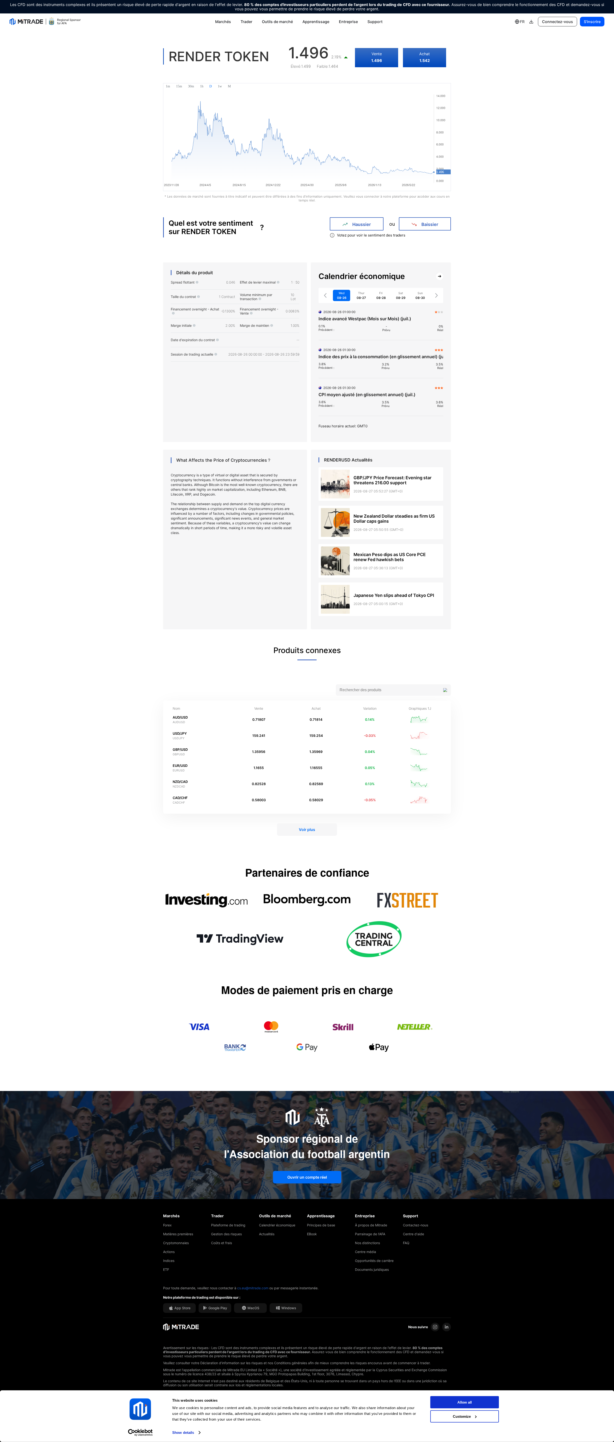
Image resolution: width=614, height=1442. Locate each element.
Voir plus (307, 829)
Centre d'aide (413, 1234)
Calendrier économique (277, 1225)
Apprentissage (315, 21)
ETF (166, 1269)
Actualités (266, 1234)
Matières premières (178, 1234)
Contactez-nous (415, 1225)
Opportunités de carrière (374, 1261)
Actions (169, 1252)
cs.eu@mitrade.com (252, 1288)
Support (375, 21)
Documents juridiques (372, 1269)
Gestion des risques (226, 1234)
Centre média (365, 1252)
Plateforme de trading (228, 1225)
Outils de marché (277, 21)
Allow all (464, 1402)
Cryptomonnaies (176, 1243)
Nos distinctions (367, 1243)
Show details (183, 1432)
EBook (312, 1234)
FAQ (406, 1243)
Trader (246, 21)
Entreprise (348, 21)
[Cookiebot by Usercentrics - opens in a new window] (140, 1432)
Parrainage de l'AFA (370, 1234)
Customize (462, 1416)
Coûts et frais (221, 1243)
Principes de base (321, 1225)
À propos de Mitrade (371, 1225)
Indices (168, 1261)
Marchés (223, 21)
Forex (167, 1225)
